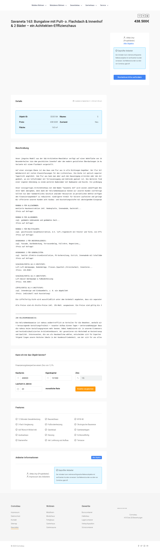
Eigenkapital (51, 373)
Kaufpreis (20, 373)
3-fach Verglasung (25, 424)
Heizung (51, 435)
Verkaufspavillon (88, 524)
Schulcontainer (87, 527)
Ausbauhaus (23, 435)
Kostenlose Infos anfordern (130, 77)
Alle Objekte (97, 457)
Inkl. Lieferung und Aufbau (58, 440)
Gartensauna (51, 527)
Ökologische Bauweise (86, 424)
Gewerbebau (75, 5)
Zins (77, 373)
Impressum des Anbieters (39, 477)
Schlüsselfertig (83, 435)
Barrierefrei (22, 440)
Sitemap (14, 524)
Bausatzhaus (53, 419)
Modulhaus (50, 516)
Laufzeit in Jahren (24, 384)
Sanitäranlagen (83, 430)
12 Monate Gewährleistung (29, 419)
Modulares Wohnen (57, 5)
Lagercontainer (87, 520)
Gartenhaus (90, 5)
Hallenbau (85, 516)
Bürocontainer (87, 512)
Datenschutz (15, 516)
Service (103, 5)
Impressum (15, 512)
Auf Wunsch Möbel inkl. (27, 430)
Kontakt (14, 520)
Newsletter (15, 527)
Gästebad (52, 430)
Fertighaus (50, 520)
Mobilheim (50, 512)
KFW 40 (80, 419)
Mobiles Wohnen (38, 5)
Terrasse (80, 440)
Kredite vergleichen (85, 389)
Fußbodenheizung (55, 424)
